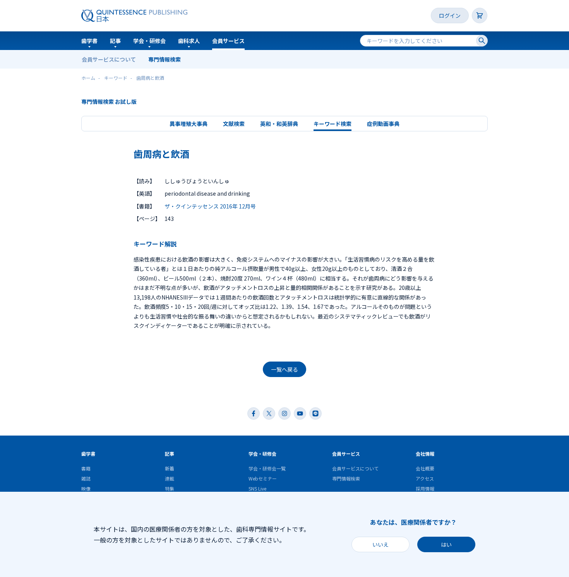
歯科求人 (189, 41)
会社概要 (425, 468)
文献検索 (234, 123)
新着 (169, 468)
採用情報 (425, 488)
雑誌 (86, 478)
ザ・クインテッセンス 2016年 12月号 (210, 206)
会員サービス (228, 41)
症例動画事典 (383, 123)
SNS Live (257, 488)
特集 (169, 488)
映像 (86, 488)
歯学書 (89, 41)
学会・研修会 (149, 41)
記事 (115, 41)
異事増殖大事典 (188, 123)
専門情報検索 (164, 59)
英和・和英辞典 (279, 123)
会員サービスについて (109, 59)
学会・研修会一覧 (267, 468)
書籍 (86, 468)
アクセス (425, 478)
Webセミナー (263, 478)
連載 (169, 478)
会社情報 (425, 453)
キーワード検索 (332, 123)
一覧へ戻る (284, 369)
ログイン (450, 15)
